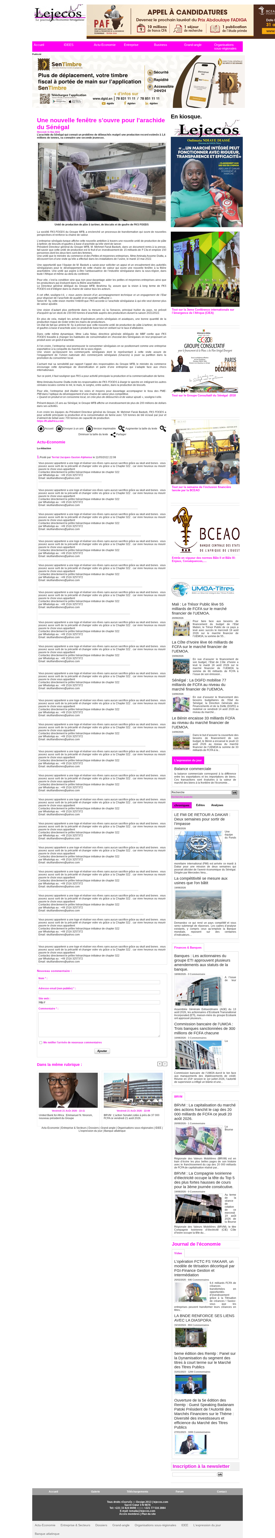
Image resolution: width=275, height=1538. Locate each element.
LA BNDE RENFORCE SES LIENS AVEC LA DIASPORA (204, 1318)
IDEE (158, 1127)
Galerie (95, 1491)
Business (160, 45)
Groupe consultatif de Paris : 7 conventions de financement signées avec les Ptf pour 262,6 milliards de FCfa (203, 406)
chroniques (181, 805)
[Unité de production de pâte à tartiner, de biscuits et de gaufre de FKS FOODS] (102, 143)
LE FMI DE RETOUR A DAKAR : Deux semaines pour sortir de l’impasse (202, 819)
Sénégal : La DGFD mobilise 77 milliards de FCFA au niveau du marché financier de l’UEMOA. (199, 684)
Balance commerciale (192, 769)
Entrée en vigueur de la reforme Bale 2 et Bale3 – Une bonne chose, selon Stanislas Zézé (205, 569)
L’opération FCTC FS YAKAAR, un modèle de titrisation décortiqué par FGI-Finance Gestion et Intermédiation (204, 1268)
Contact (222, 1491)
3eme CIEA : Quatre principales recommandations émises (199, 318)
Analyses (217, 805)
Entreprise (131, 45)
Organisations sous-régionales (225, 46)
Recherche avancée (181, 797)
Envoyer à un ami (73, 428)
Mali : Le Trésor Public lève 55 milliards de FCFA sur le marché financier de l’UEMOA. (199, 608)
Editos (200, 805)
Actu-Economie (105, 45)
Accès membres (129, 1513)
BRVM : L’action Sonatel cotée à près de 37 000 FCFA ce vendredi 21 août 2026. (131, 1117)
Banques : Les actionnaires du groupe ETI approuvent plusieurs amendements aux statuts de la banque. (202, 962)
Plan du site (149, 1513)
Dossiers (94, 1127)
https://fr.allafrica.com (50, 421)
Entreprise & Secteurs (74, 1127)
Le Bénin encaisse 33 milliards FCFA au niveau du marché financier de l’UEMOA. (203, 722)
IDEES (68, 45)
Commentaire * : (48, 1008)
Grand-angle (193, 45)
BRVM (178, 1096)
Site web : (44, 998)
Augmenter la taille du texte (141, 428)
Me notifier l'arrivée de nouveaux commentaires (72, 1042)
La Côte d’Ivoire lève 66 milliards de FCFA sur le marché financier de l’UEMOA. (202, 646)
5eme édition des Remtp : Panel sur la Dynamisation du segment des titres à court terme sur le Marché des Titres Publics (205, 1360)
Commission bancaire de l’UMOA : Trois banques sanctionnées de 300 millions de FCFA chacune (204, 1028)
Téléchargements (137, 1491)
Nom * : (42, 978)
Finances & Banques (188, 947)
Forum (180, 1491)
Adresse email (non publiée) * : (57, 988)
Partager (121, 434)
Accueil (39, 45)
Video (178, 1253)
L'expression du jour (91, 1130)
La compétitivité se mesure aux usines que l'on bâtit (201, 880)
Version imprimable (104, 428)
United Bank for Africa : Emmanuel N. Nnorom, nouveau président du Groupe (66, 1117)
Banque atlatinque (115, 1130)
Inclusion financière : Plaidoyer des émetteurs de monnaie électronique (202, 496)
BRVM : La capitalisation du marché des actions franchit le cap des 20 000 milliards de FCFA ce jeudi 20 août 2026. (205, 1112)
